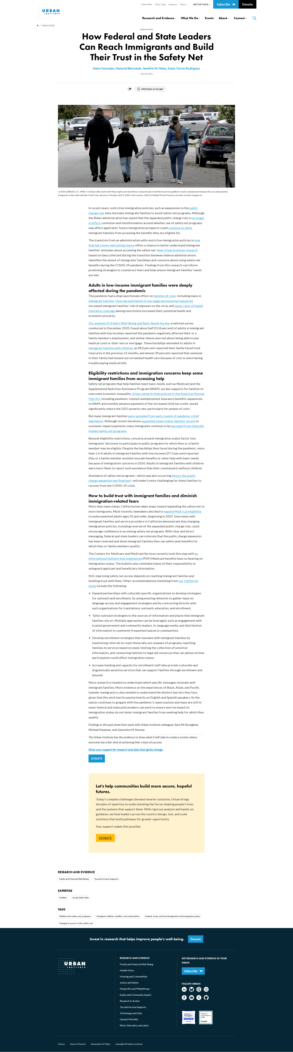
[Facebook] (184, 999)
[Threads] (198, 990)
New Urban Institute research (177, 250)
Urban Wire (146, 29)
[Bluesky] (191, 990)
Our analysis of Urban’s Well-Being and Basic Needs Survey (129, 323)
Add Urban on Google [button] (152, 89)
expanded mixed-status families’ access (168, 421)
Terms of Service (78, 1044)
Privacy (61, 1044)
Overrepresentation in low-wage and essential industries (154, 301)
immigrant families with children (111, 348)
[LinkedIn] (184, 990)
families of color (165, 296)
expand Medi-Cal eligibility (182, 511)
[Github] (206, 999)
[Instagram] (206, 990)
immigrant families (101, 301)
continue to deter (180, 228)
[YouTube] (191, 999)
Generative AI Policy (100, 1044)
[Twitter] (198, 999)
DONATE (96, 758)
